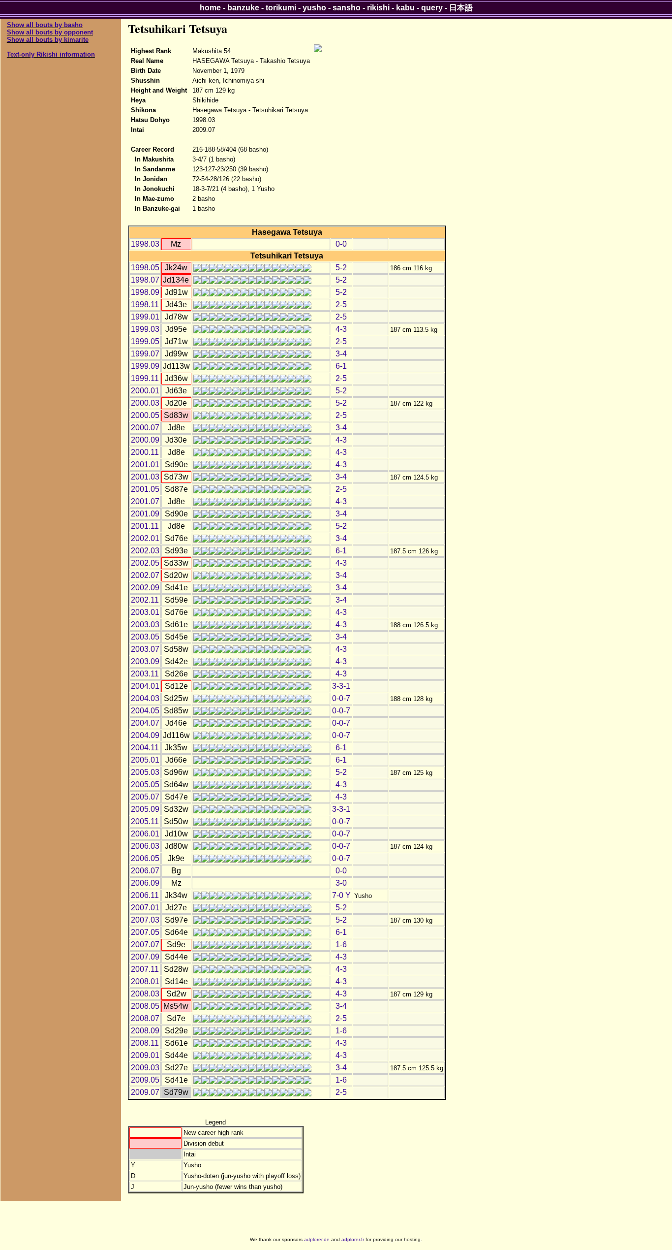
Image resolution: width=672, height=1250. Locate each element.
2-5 (341, 304)
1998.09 (145, 292)
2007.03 (145, 920)
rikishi (378, 7)
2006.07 (145, 870)
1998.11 (145, 304)
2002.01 (145, 538)
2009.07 (145, 1092)
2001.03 (145, 477)
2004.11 (145, 747)
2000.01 (145, 390)
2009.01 (145, 1055)
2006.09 (145, 883)
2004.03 (145, 698)
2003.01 (145, 612)
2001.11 (145, 526)
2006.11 (145, 895)
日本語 (461, 7)
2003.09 (145, 661)
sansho (347, 7)
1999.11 (145, 378)
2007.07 (145, 944)
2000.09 (145, 440)
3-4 (341, 354)
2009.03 (145, 1067)
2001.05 (145, 489)
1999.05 (145, 341)
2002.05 (145, 563)
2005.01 (145, 760)
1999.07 (145, 354)
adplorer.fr (352, 1239)
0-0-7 (341, 698)
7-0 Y (341, 895)
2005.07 (145, 797)
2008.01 (145, 981)
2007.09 (145, 957)
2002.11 (145, 600)
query (432, 7)
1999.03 (145, 329)
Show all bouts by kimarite (48, 39)
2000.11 (145, 452)
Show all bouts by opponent (50, 32)
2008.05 (145, 1006)
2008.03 (145, 994)
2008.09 (145, 1030)
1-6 (341, 944)
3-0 (341, 883)
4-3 (341, 329)
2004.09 (145, 735)
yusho (314, 7)
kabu (405, 7)
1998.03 (145, 244)
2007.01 (145, 907)
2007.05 (145, 932)
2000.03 (145, 403)
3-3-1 (341, 686)
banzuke (243, 7)
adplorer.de (317, 1239)
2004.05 (145, 710)
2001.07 (145, 501)
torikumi (281, 7)
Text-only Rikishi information (51, 54)
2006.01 (145, 834)
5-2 (341, 267)
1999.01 (145, 317)
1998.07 (145, 280)
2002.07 (145, 575)
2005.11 (145, 821)
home (210, 7)
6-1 (341, 366)
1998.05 (145, 267)
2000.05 (145, 415)
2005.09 (145, 809)
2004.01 (145, 686)
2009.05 (145, 1080)
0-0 (341, 244)
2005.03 (145, 772)
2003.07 (145, 649)
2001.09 (145, 514)
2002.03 (145, 550)
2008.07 (145, 1018)
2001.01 (145, 464)
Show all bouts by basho (45, 25)
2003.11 (145, 674)
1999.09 (145, 366)
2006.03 (145, 846)
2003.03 (145, 624)
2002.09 (145, 587)
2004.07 (145, 723)
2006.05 (145, 858)
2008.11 (145, 1043)
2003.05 (145, 637)
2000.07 (145, 427)
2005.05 (145, 784)
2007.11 (145, 969)
